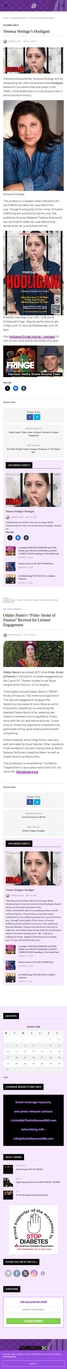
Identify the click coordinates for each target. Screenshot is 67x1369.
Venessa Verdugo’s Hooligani (20, 511)
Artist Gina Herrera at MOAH (33, 817)
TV (17, 1191)
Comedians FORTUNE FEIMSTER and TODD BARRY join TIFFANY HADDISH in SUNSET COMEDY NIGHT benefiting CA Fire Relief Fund (38, 550)
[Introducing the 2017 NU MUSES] (8, 1167)
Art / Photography (12, 609)
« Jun (5, 1077)
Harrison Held (14, 41)
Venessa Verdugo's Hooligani (33, 830)
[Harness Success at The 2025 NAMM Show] (10, 566)
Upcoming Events (11, 25)
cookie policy (9, 1356)
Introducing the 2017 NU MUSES (29, 1169)
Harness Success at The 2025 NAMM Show (35, 563)
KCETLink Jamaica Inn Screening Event (32, 1195)
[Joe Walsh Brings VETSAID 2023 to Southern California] (10, 579)
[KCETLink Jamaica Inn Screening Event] (8, 1193)
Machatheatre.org (27, 771)
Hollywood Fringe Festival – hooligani (32, 336)
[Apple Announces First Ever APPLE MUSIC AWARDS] (8, 1182)
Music (18, 1178)
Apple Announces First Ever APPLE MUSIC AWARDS (38, 1182)
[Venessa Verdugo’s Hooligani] (33, 490)
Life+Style (21, 1166)
